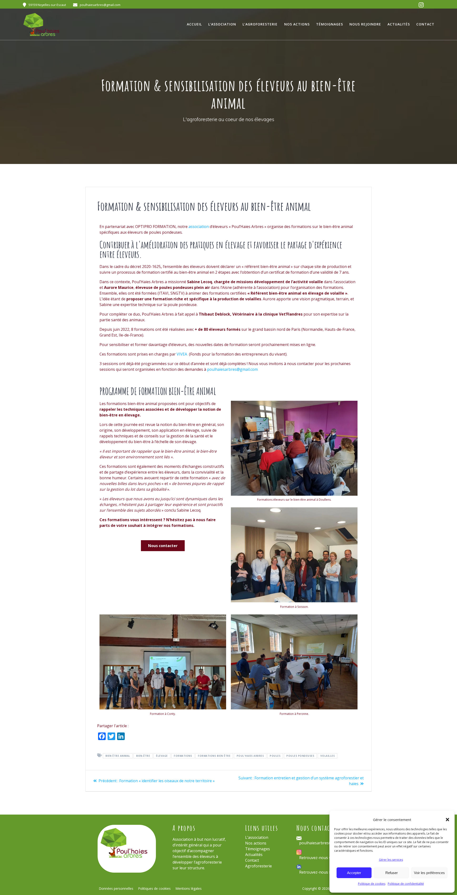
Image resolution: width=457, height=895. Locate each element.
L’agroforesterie (260, 24)
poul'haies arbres (250, 755)
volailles (327, 755)
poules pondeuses (300, 755)
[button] (447, 819)
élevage (162, 755)
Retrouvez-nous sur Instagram (326, 857)
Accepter (354, 873)
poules (275, 755)
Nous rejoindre (365, 24)
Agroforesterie (258, 866)
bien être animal (117, 755)
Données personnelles (116, 888)
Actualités (398, 24)
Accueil (194, 24)
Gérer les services (391, 860)
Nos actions (297, 24)
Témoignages (329, 24)
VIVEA (182, 354)
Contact (425, 24)
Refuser (391, 873)
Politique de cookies (371, 884)
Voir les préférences (429, 873)
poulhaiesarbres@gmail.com (232, 369)
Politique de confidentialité (406, 884)
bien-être (143, 755)
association (199, 226)
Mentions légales (188, 888)
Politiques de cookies (154, 888)
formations (183, 755)
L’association (222, 24)
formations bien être (214, 755)
